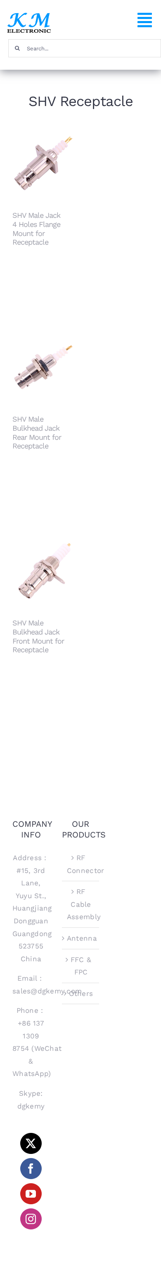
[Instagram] (30, 1218)
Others (81, 993)
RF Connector (81, 864)
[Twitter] (30, 1143)
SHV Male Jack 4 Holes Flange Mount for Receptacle (44, 147)
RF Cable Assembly (81, 904)
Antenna (81, 938)
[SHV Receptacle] (43, 163)
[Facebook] (30, 1168)
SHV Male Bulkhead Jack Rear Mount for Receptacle (44, 351)
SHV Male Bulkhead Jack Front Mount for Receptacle (44, 555)
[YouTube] (30, 1193)
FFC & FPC (81, 966)
